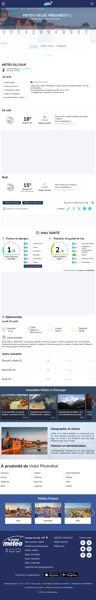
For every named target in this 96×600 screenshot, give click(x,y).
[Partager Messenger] (84, 208)
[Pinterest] (82, 555)
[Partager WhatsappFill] (90, 208)
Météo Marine (61, 541)
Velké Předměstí (40, 9)
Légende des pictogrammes (39, 567)
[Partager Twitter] (79, 208)
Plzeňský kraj (30, 9)
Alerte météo (31, 550)
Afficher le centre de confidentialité (59, 588)
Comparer (61, 45)
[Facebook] (82, 542)
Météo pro (59, 546)
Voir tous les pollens (33, 266)
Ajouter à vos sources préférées (17, 209)
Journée (34, 45)
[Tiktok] (89, 555)
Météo (2, 9)
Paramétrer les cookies (34, 588)
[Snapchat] (82, 548)
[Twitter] (89, 542)
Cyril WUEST (25, 69)
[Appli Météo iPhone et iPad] (52, 575)
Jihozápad (22, 9)
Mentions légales (10, 583)
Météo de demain (11, 202)
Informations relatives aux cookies (56, 583)
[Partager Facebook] (73, 208)
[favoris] (70, 15)
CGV (27, 583)
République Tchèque (12, 9)
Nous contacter (32, 562)
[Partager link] (68, 208)
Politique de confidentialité (82, 583)
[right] (94, 35)
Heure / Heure (47, 45)
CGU (21, 583)
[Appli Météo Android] (70, 575)
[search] (92, 4)
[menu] (4, 4)
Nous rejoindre (32, 558)
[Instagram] (89, 548)
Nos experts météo (34, 541)
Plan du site (35, 583)
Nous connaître (32, 554)
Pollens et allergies (17, 238)
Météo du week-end (32, 202)
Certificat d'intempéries (36, 546)
